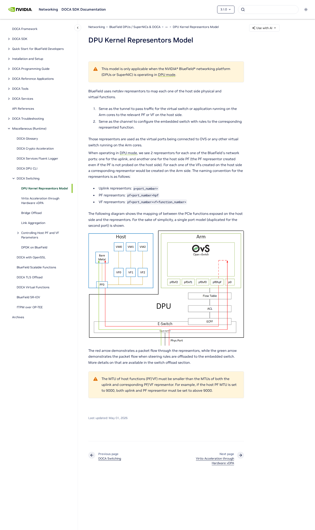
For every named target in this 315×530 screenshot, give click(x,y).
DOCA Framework (24, 29)
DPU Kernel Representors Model (44, 188)
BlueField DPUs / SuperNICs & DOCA (134, 27)
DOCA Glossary (27, 138)
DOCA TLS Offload (29, 277)
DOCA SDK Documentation (83, 9)
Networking (48, 9)
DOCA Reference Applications (33, 79)
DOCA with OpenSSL (31, 257)
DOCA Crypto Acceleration (35, 148)
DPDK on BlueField (34, 247)
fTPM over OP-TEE (30, 307)
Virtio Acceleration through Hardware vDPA (40, 200)
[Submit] (242, 9)
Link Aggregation (33, 223)
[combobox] (268, 9)
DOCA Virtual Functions (33, 287)
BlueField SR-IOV (28, 297)
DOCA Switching (28, 178)
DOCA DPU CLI (27, 168)
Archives (18, 317)
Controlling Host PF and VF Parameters (40, 235)
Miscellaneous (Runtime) (29, 128)
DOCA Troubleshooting (28, 119)
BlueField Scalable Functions (36, 267)
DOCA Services (22, 99)
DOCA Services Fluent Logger (37, 158)
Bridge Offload (31, 213)
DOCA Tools (20, 89)
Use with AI (264, 28)
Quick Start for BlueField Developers (38, 49)
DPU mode (166, 74)
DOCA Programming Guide (31, 69)
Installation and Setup (27, 59)
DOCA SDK (19, 39)
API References (23, 109)
